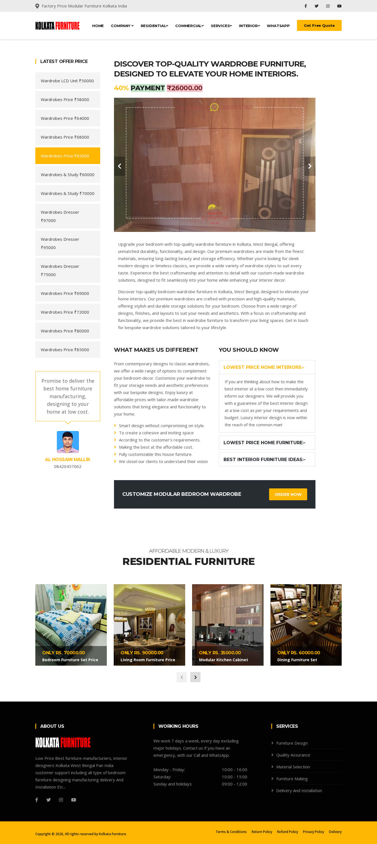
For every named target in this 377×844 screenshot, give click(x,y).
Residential (153, 25)
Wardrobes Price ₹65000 (65, 155)
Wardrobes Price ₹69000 (65, 293)
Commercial (188, 25)
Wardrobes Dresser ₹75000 (60, 270)
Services (220, 25)
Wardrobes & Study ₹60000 (67, 174)
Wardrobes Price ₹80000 (65, 331)
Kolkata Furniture (112, 834)
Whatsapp (278, 25)
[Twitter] (317, 6)
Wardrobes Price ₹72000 (65, 312)
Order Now (288, 494)
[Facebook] (306, 6)
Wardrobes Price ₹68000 (65, 137)
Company (121, 25)
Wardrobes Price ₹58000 (65, 99)
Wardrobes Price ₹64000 (65, 118)
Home (98, 25)
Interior (248, 25)
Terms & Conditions (231, 831)
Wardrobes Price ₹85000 (65, 349)
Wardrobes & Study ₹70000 (67, 193)
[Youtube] (339, 6)
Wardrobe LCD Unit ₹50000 (67, 80)
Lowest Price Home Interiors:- (264, 367)
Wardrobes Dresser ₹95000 (60, 243)
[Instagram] (328, 6)
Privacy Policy (313, 831)
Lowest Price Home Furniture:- (265, 442)
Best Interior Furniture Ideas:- (265, 459)
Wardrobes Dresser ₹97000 (60, 216)
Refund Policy (287, 831)
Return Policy (262, 831)
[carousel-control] (119, 166)
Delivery (335, 831)
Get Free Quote (319, 25)
